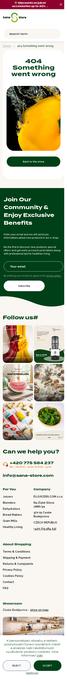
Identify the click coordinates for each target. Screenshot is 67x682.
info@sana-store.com (28, 475)
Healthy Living (13, 527)
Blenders (9, 502)
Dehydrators (11, 508)
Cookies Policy (13, 576)
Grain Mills (10, 521)
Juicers (8, 496)
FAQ (5, 588)
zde (40, 655)
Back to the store (33, 161)
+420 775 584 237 (32, 463)
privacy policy (54, 276)
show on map (39, 610)
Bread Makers (12, 514)
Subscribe (24, 286)
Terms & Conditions (16, 551)
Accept (47, 665)
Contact (8, 582)
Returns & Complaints (18, 563)
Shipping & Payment (17, 557)
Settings (32, 672)
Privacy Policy (12, 569)
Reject (16, 665)
